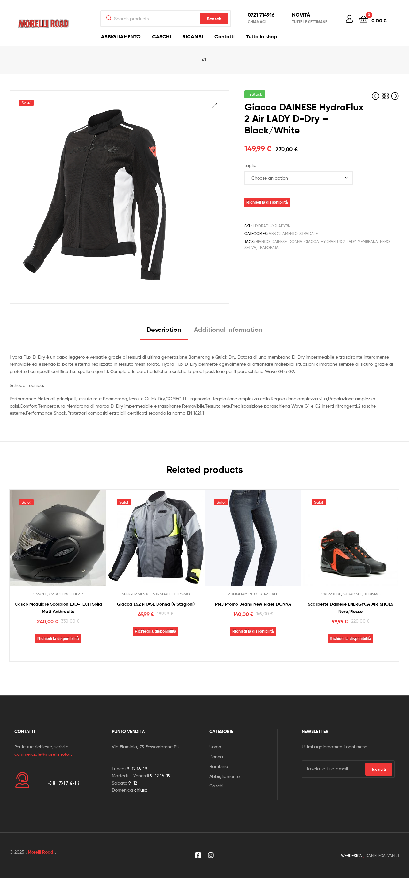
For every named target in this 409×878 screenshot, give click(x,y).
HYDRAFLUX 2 (333, 241)
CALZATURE (331, 594)
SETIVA (250, 247)
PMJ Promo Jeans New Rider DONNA (253, 604)
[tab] (164, 331)
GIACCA (311, 241)
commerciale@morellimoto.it (43, 754)
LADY (351, 241)
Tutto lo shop (261, 36)
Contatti (224, 36)
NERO (385, 241)
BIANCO (263, 241)
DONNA (295, 241)
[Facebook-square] (198, 855)
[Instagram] (211, 855)
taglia (250, 165)
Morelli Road (40, 852)
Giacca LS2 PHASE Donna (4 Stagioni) (156, 604)
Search (214, 18)
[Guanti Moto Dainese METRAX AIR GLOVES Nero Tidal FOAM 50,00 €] (376, 96)
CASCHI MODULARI (66, 594)
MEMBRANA (368, 241)
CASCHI (161, 36)
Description (164, 329)
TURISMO (182, 594)
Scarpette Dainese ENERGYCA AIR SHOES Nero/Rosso (350, 607)
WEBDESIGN (351, 855)
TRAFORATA (268, 247)
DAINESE (279, 241)
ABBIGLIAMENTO (121, 36)
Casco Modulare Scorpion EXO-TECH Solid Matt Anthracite (58, 607)
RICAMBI (192, 36)
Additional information (228, 329)
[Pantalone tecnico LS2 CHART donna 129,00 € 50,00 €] (394, 96)
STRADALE (308, 233)
